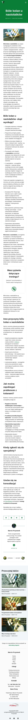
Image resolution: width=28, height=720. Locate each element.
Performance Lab (14, 676)
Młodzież (20, 18)
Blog (14, 661)
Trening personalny (14, 672)
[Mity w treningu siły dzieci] (14, 625)
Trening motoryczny (14, 670)
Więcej (14, 677)
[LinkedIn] (22, 518)
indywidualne (8, 501)
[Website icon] (14, 545)
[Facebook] (6, 518)
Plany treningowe (14, 674)
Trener (14, 659)
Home (14, 656)
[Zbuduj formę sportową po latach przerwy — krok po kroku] (14, 581)
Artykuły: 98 (14, 548)
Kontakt (14, 663)
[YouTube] (14, 718)
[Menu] (25, 2)
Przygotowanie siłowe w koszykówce (12, 612)
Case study (15, 18)
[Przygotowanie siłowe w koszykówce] (14, 603)
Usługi (14, 658)
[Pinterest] (16, 518)
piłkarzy (17, 342)
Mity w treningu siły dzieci (9, 633)
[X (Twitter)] (11, 518)
